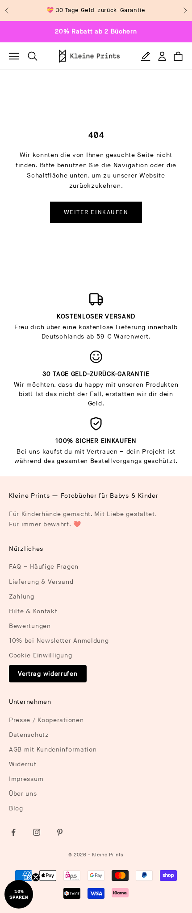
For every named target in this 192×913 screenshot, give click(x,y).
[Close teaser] (35, 877)
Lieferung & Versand (41, 582)
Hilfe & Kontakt (33, 611)
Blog (16, 808)
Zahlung (21, 596)
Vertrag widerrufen (48, 674)
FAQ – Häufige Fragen (44, 566)
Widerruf (23, 764)
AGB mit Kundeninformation (53, 749)
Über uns (23, 793)
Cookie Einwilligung (40, 655)
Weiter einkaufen (96, 212)
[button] (18, 894)
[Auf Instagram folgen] (36, 832)
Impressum (26, 779)
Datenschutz (29, 735)
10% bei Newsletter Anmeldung (59, 640)
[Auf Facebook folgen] (13, 832)
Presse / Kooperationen (46, 720)
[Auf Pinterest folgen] (59, 832)
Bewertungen (30, 626)
